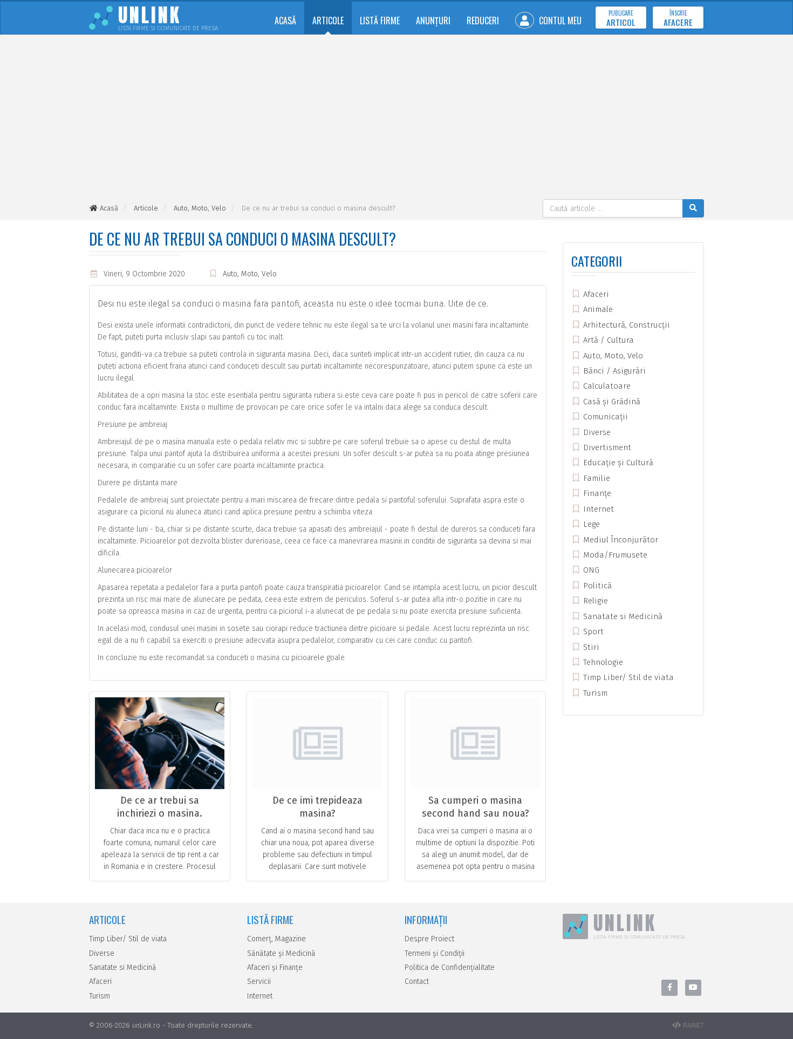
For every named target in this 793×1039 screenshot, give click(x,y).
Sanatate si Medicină (621, 616)
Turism (594, 693)
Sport (592, 631)
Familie (595, 478)
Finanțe (596, 493)
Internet (597, 509)
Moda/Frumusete (614, 555)
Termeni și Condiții (434, 953)
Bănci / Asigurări (613, 371)
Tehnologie (602, 662)
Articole (328, 20)
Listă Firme (380, 20)
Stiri (590, 647)
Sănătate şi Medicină (281, 953)
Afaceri (595, 294)
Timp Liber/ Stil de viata (627, 677)
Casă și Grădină (610, 401)
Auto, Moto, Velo (250, 274)
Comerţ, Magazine (276, 938)
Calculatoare (606, 386)
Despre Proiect (429, 938)
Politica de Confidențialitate (450, 967)
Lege (590, 524)
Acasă (285, 20)
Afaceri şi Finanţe (275, 967)
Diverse (596, 432)
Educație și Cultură (617, 462)
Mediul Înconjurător (619, 540)
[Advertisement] (396, 118)
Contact (417, 981)
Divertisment (606, 447)
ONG (590, 570)
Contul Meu (559, 20)
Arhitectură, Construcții (625, 325)
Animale (597, 309)
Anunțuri (433, 20)
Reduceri (483, 20)
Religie (594, 601)
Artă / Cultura (607, 340)
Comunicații (604, 417)
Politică (596, 585)
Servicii (259, 981)
